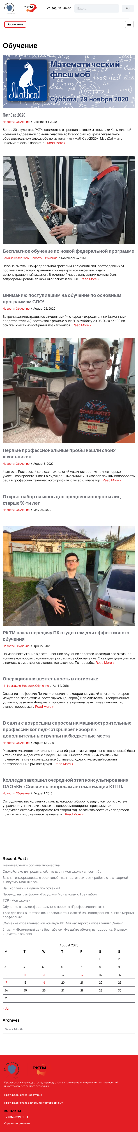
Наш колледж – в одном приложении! (31, 888)
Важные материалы (16, 258)
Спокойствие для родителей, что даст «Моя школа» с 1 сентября (53, 871)
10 (5, 975)
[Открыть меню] (129, 24)
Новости (9, 122)
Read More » (56, 143)
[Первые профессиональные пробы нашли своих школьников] (69, 390)
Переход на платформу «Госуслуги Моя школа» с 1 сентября (50, 894)
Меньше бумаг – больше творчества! (32, 865)
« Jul (6, 1008)
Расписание (15, 24)
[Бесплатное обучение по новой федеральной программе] (69, 200)
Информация (12, 686)
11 (25, 975)
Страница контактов (17, 1123)
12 (43, 975)
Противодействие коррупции (23, 1094)
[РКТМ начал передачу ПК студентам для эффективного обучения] (69, 576)
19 (43, 982)
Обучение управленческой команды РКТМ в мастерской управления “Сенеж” (63, 923)
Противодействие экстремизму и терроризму (33, 1102)
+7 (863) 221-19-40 (59, 8)
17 (5, 982)
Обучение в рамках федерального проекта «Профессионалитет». (54, 906)
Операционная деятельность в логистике (50, 678)
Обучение (22, 122)
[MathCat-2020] (69, 81)
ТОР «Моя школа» (16, 900)
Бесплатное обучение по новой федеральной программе (68, 251)
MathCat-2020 (14, 115)
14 (81, 975)
